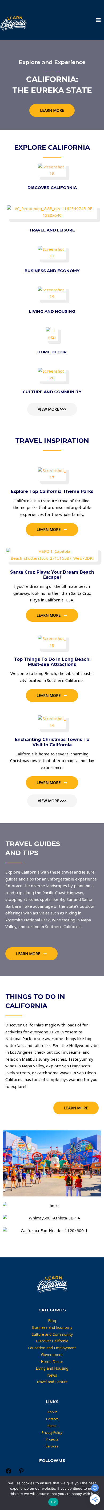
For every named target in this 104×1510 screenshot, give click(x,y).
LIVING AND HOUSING (52, 311)
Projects (52, 1439)
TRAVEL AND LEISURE (52, 230)
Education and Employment (52, 1347)
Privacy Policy (52, 1432)
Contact (52, 1419)
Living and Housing (52, 1368)
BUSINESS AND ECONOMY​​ (52, 270)
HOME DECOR (52, 351)
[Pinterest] (21, 1473)
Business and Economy (52, 1327)
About (52, 1412)
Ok (53, 1502)
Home (52, 1425)
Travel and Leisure (52, 1381)
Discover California (52, 1340)
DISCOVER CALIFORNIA (52, 187)
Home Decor (52, 1361)
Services (52, 1446)
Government (52, 1354)
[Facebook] (8, 1473)
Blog (52, 1320)
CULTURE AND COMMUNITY (52, 391)
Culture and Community (52, 1334)
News (52, 1375)
